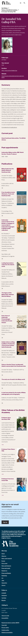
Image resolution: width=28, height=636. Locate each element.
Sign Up (5, 522)
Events (3, 561)
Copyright (4, 625)
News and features (6, 566)
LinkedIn (4, 593)
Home (3, 553)
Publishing (4, 575)
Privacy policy (5, 627)
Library (3, 585)
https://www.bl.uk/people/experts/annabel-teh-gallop (13, 76)
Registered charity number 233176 (10, 622)
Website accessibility (7, 632)
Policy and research (7, 558)
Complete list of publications (9, 127)
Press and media (6, 568)
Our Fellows (5, 8)
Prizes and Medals (6, 573)
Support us (4, 570)
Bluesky (4, 600)
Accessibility (5, 618)
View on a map (5, 615)
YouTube (4, 598)
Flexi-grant (4, 563)
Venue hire (4, 583)
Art (2, 578)
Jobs (3, 580)
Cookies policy (5, 630)
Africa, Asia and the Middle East (9, 70)
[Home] (6, 3)
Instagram (4, 595)
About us (4, 556)
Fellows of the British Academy (10, 10)
